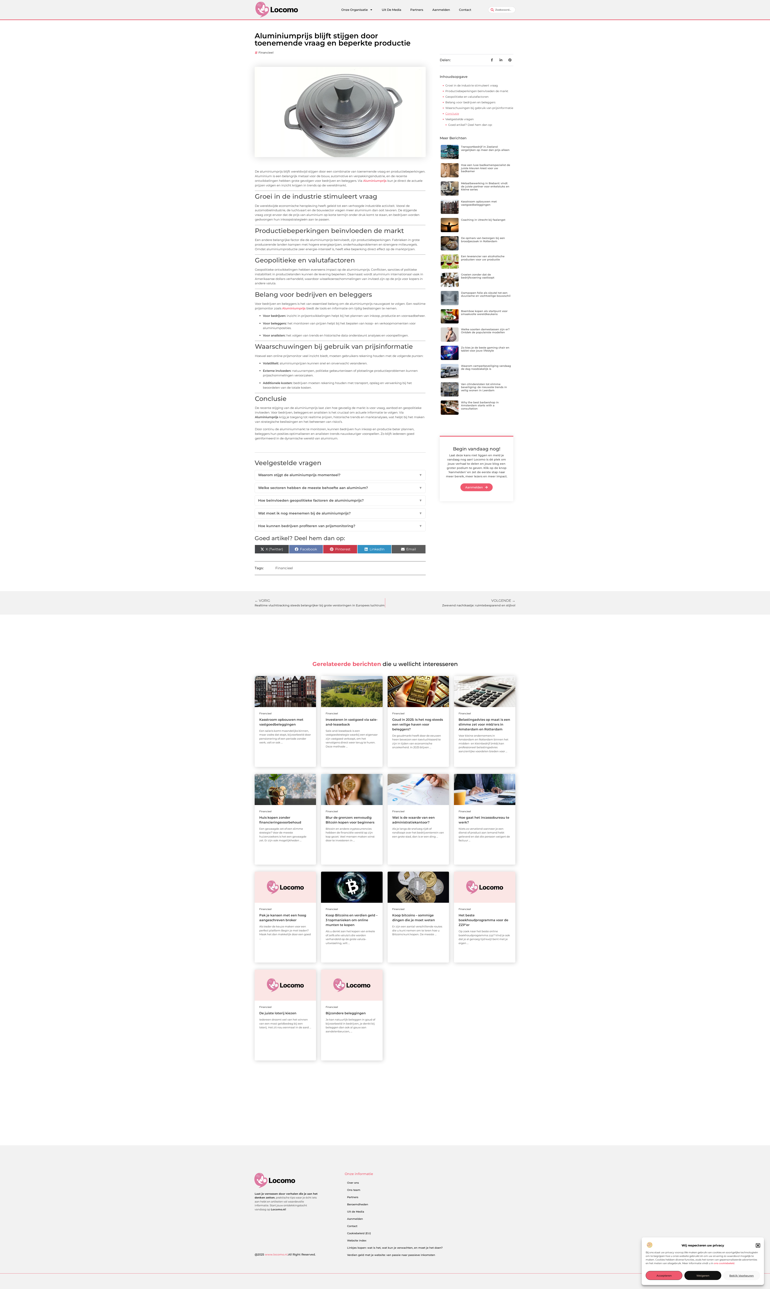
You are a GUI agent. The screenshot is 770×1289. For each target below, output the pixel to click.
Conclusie (452, 113)
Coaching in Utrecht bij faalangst (483, 219)
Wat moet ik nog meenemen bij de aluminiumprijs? (340, 513)
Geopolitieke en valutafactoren (466, 97)
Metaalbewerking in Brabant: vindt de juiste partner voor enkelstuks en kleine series (485, 186)
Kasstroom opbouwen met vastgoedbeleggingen (479, 203)
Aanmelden (441, 10)
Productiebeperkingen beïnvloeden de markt (476, 91)
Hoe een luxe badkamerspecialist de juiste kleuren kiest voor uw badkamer (485, 168)
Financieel (266, 52)
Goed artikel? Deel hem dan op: (470, 125)
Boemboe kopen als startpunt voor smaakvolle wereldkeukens (484, 312)
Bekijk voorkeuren (741, 1275)
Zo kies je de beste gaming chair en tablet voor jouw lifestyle (485, 349)
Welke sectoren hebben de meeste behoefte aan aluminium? (340, 488)
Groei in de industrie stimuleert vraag (471, 85)
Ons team (353, 1189)
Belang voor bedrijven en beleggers (470, 102)
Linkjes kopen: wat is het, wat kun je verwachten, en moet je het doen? (395, 1247)
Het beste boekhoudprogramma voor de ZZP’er (483, 920)
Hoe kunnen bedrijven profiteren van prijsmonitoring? (340, 526)
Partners (416, 10)
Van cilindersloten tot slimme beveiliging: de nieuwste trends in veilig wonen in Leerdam (484, 387)
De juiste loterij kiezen (277, 1013)
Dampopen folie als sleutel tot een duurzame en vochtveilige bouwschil (486, 294)
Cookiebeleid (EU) (359, 1233)
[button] (758, 1245)
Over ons (353, 1182)
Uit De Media (391, 10)
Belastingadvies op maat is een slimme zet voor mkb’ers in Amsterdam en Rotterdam (484, 724)
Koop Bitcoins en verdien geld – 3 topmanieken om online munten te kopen (352, 920)
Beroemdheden (357, 1204)
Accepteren (664, 1275)
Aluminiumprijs (375, 181)
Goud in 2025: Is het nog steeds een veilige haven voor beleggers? (417, 724)
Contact (465, 10)
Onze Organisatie (354, 10)
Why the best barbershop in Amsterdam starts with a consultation (480, 405)
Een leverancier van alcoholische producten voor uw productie (483, 258)
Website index (356, 1240)
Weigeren (702, 1275)
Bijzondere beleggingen (346, 1013)
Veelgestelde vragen (459, 119)
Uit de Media (355, 1211)
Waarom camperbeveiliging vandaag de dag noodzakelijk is (486, 367)
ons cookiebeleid (724, 1263)
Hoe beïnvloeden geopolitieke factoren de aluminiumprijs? (340, 500)
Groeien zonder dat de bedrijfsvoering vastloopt (477, 276)
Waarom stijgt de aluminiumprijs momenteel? (340, 475)
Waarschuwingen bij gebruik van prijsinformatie (479, 108)
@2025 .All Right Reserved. (285, 1254)
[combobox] (501, 10)
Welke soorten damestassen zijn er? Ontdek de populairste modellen (485, 331)
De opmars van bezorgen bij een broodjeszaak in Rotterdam (483, 239)
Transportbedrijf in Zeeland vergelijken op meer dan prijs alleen (485, 148)
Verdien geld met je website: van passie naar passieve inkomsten (391, 1254)
